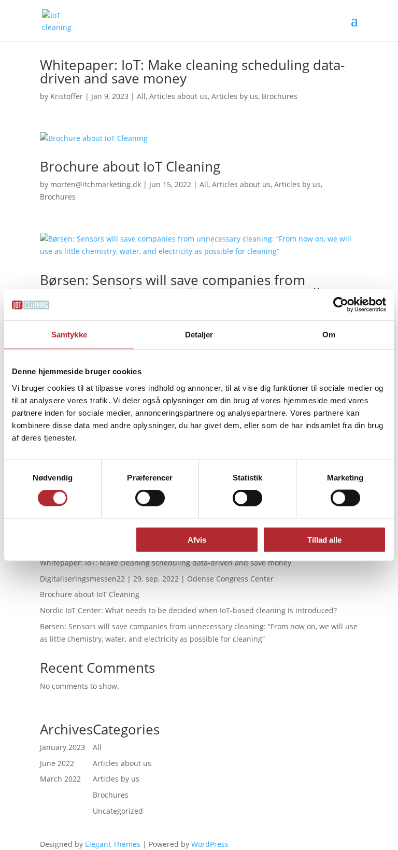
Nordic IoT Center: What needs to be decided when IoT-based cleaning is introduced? (188, 610)
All (141, 96)
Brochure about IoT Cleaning (130, 166)
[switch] (150, 498)
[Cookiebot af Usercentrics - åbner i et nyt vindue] (340, 305)
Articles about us (178, 96)
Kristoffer (66, 96)
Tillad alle (324, 539)
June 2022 (57, 763)
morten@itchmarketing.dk (95, 184)
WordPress (210, 844)
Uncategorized (118, 811)
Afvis (197, 539)
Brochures (279, 96)
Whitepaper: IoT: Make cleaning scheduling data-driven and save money (192, 71)
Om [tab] (328, 334)
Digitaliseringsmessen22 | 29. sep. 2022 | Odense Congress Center (157, 579)
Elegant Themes (112, 844)
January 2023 (62, 747)
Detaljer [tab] (199, 334)
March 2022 (60, 779)
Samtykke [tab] (69, 334)
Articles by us (234, 96)
